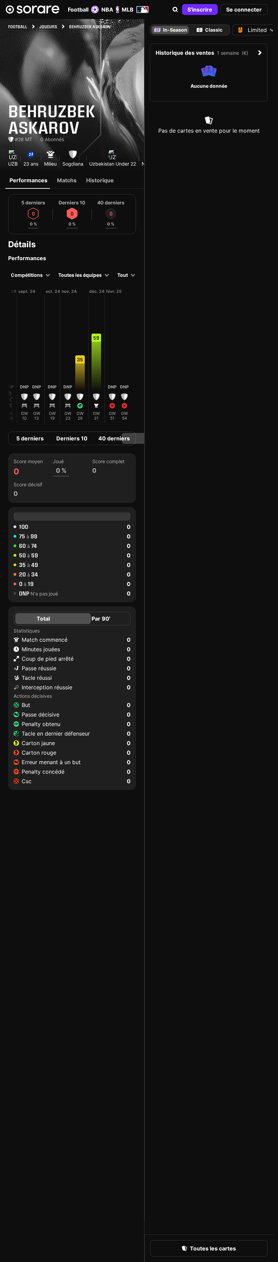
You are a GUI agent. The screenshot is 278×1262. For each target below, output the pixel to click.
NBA (107, 9)
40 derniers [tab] (114, 438)
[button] (175, 9)
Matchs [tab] (67, 180)
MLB (128, 9)
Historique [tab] (100, 180)
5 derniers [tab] (30, 438)
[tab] (209, 30)
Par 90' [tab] (101, 618)
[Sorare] (32, 9)
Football (78, 9)
